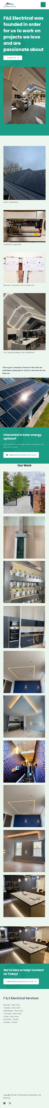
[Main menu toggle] (43, 4)
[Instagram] (10, 1103)
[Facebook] (4, 1103)
